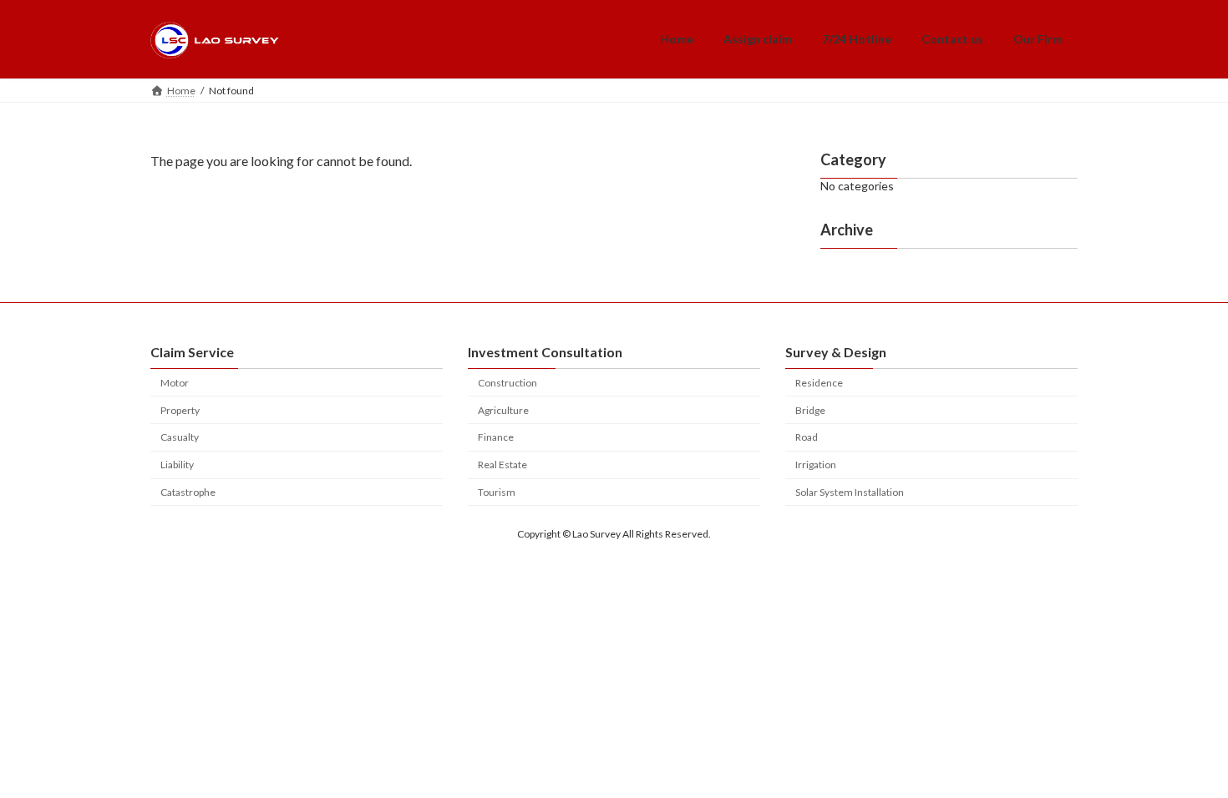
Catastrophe (188, 492)
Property (180, 410)
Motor (174, 382)
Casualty (179, 437)
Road (806, 437)
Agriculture (503, 410)
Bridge (810, 410)
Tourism (496, 492)
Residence (819, 382)
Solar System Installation (849, 492)
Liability (177, 464)
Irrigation (815, 464)
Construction (507, 382)
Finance (496, 437)
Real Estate (502, 464)
